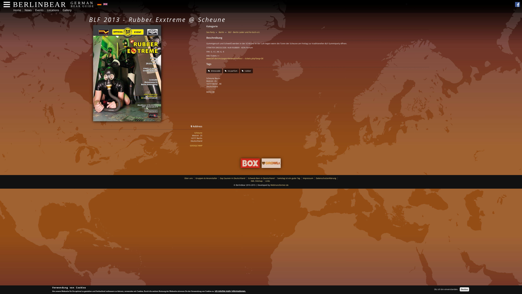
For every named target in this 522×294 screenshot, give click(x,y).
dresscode (215, 71)
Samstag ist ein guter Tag (288, 178)
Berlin (221, 32)
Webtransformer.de (279, 185)
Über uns (188, 178)
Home (17, 10)
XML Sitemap (257, 181)
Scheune (198, 132)
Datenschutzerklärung (326, 178)
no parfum (232, 71)
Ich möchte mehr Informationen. (230, 291)
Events (39, 10)
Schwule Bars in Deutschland (261, 178)
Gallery (67, 10)
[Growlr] (271, 164)
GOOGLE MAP (196, 145)
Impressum (308, 178)
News (28, 10)
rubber (248, 71)
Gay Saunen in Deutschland (232, 178)
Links (267, 181)
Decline (464, 289)
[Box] (250, 164)
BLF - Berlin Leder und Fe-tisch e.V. (244, 32)
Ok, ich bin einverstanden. (446, 289)
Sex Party (210, 32)
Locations (53, 10)
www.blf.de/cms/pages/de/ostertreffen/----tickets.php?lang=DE (234, 58)
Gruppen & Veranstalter (206, 178)
